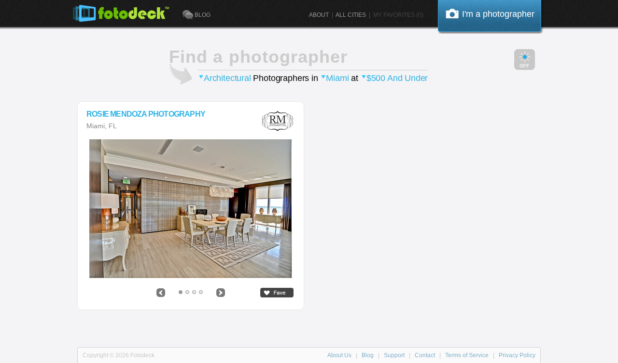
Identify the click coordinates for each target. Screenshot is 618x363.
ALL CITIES (351, 15)
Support (394, 355)
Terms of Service (467, 355)
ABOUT (319, 15)
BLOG (203, 15)
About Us (339, 355)
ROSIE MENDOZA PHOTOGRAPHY (145, 114)
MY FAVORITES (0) (398, 15)
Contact (425, 355)
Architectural (227, 78)
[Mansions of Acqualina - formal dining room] (190, 208)
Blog (368, 355)
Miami (337, 78)
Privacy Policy (517, 355)
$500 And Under (397, 78)
